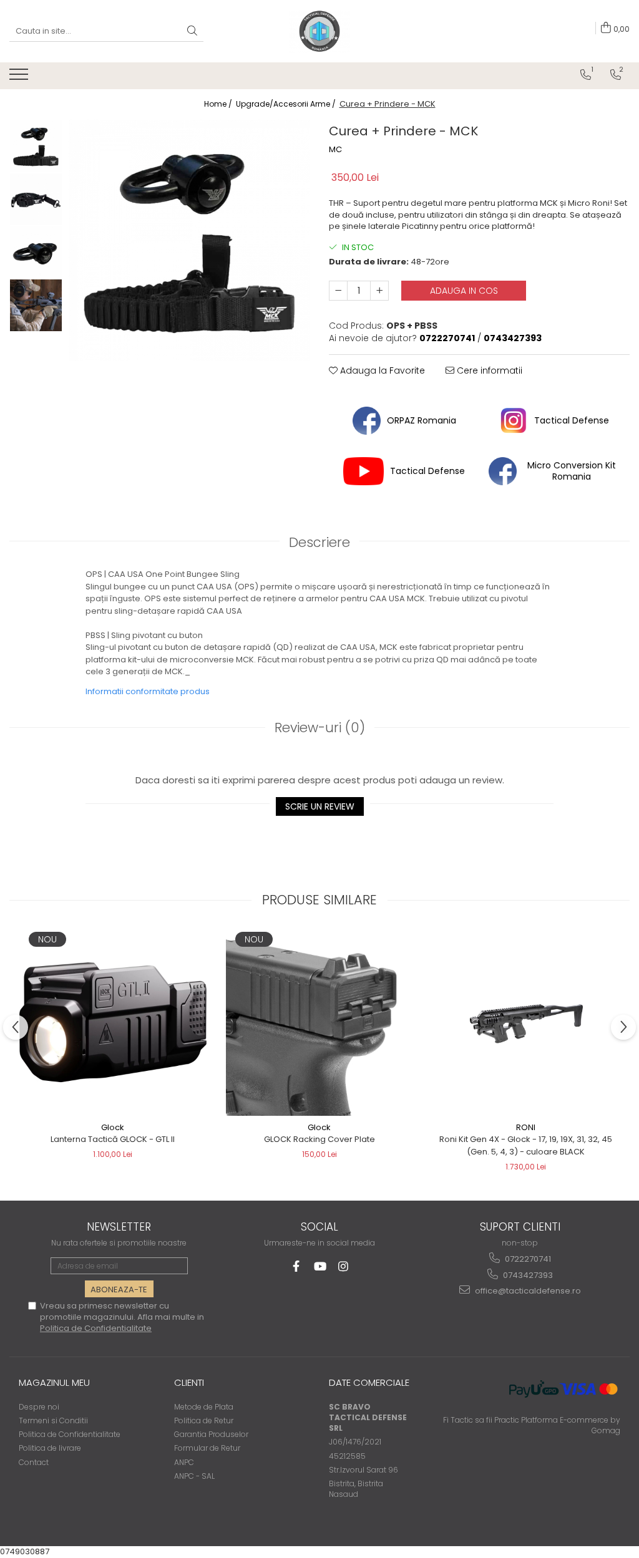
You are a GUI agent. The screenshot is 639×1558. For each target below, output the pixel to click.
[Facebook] (296, 1266)
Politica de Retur (203, 1420)
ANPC (184, 1462)
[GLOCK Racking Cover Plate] (319, 1022)
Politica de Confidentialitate (96, 1328)
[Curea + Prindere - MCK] (189, 240)
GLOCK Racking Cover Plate (319, 1139)
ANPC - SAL (194, 1476)
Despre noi (39, 1406)
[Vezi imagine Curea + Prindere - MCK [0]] (36, 146)
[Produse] (20, 78)
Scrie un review (319, 806)
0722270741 (527, 1259)
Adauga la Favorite (381, 370)
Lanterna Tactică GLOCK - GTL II (113, 1139)
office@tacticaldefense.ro (527, 1291)
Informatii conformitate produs (147, 691)
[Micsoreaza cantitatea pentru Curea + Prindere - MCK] (338, 291)
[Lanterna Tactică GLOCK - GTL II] (113, 1022)
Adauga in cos (464, 290)
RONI (525, 1127)
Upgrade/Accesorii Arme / (287, 104)
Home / (219, 104)
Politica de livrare (50, 1448)
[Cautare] (192, 31)
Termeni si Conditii (53, 1420)
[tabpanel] (189, 240)
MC (335, 149)
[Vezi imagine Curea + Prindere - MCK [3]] (36, 305)
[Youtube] (320, 1266)
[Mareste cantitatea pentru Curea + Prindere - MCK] (379, 291)
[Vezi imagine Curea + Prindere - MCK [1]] (36, 199)
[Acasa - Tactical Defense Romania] (319, 31)
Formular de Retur (207, 1448)
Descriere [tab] (319, 542)
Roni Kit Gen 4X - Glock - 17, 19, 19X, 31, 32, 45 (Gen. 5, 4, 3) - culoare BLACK (525, 1145)
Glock (112, 1127)
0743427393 (527, 1275)
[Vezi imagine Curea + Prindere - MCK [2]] (36, 252)
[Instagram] (343, 1266)
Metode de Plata (203, 1406)
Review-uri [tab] (320, 728)
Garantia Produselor (211, 1434)
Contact (34, 1462)
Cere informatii (488, 370)
